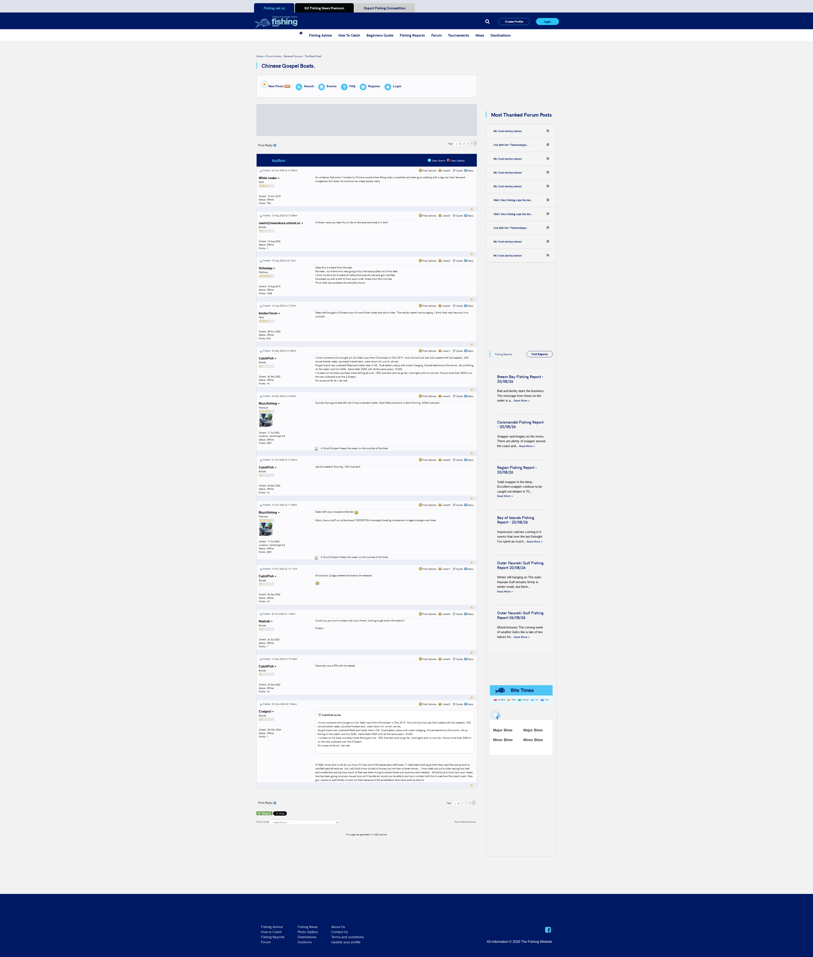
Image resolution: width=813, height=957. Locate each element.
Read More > (522, 400)
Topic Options (457, 160)
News (480, 35)
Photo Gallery (307, 931)
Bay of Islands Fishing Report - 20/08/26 (515, 519)
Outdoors (304, 941)
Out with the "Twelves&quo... (511, 144)
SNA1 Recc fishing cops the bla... (513, 200)
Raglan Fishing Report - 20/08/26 (517, 469)
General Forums (292, 56)
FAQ (352, 86)
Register (374, 86)
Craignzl (265, 711)
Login (547, 21)
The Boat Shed (313, 56)
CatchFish (267, 358)
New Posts (276, 86)
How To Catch (349, 35)
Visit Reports (539, 354)
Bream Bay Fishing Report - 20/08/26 (520, 378)
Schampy (266, 268)
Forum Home (273, 56)
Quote (459, 170)
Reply (470, 170)
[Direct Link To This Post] (261, 170)
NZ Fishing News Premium (324, 8)
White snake (268, 178)
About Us (338, 926)
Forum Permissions (464, 821)
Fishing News (307, 926)
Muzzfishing (268, 403)
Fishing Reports (412, 35)
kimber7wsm (268, 313)
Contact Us (339, 931)
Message (326, 160)
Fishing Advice (320, 35)
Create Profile (514, 21)
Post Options (429, 170)
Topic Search (438, 160)
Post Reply (265, 145)
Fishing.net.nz (274, 8)
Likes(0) (446, 170)
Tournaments (458, 35)
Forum (436, 35)
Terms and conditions (347, 936)
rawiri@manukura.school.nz (279, 223)
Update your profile (346, 941)
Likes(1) (446, 350)
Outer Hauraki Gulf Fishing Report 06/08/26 (520, 615)
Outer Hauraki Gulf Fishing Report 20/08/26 (520, 565)
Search (309, 86)
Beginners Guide (379, 35)
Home (259, 56)
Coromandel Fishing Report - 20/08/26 (520, 424)
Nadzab (265, 621)
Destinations (501, 35)
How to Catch (271, 931)
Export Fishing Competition (384, 8)
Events (332, 86)
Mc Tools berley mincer (508, 131)
